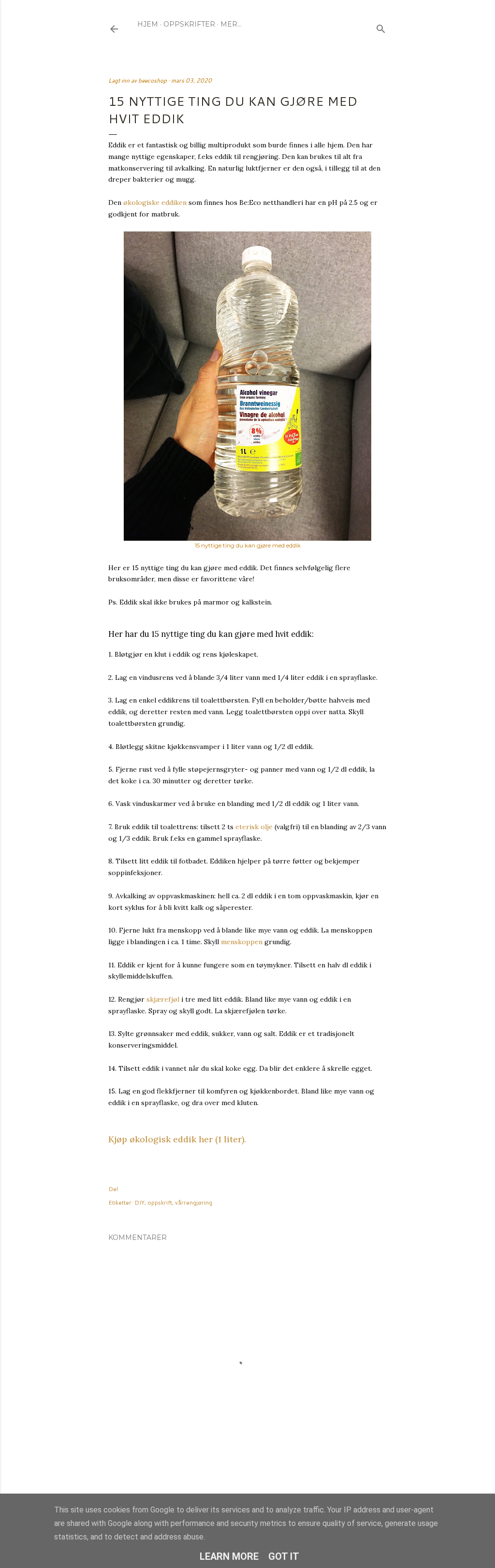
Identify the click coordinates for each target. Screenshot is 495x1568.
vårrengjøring (193, 1202)
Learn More (229, 1556)
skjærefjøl (162, 999)
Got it (283, 1556)
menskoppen (241, 941)
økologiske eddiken (155, 202)
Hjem (147, 24)
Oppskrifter (189, 24)
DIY (139, 1202)
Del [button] (113, 1189)
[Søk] (381, 27)
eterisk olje (254, 826)
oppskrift (159, 1202)
